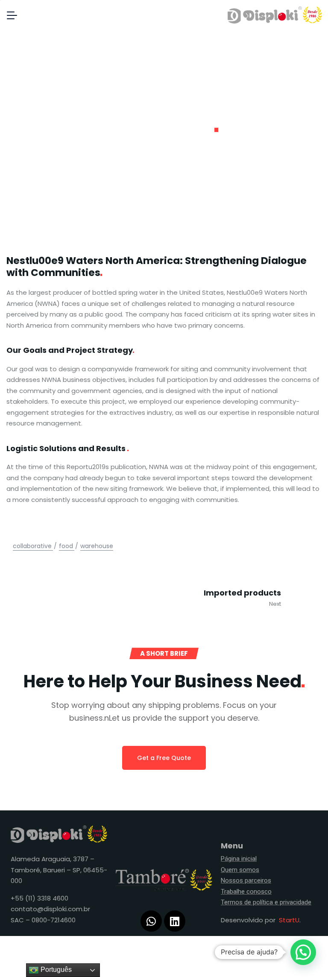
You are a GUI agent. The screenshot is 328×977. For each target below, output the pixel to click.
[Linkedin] (174, 921)
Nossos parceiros (246, 880)
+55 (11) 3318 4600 (39, 898)
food (66, 546)
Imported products (242, 593)
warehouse (96, 546)
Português (55, 969)
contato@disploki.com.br (50, 908)
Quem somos (240, 870)
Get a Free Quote (164, 758)
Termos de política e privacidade (266, 902)
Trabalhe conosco (246, 891)
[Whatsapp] (151, 921)
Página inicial (239, 859)
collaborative (32, 546)
